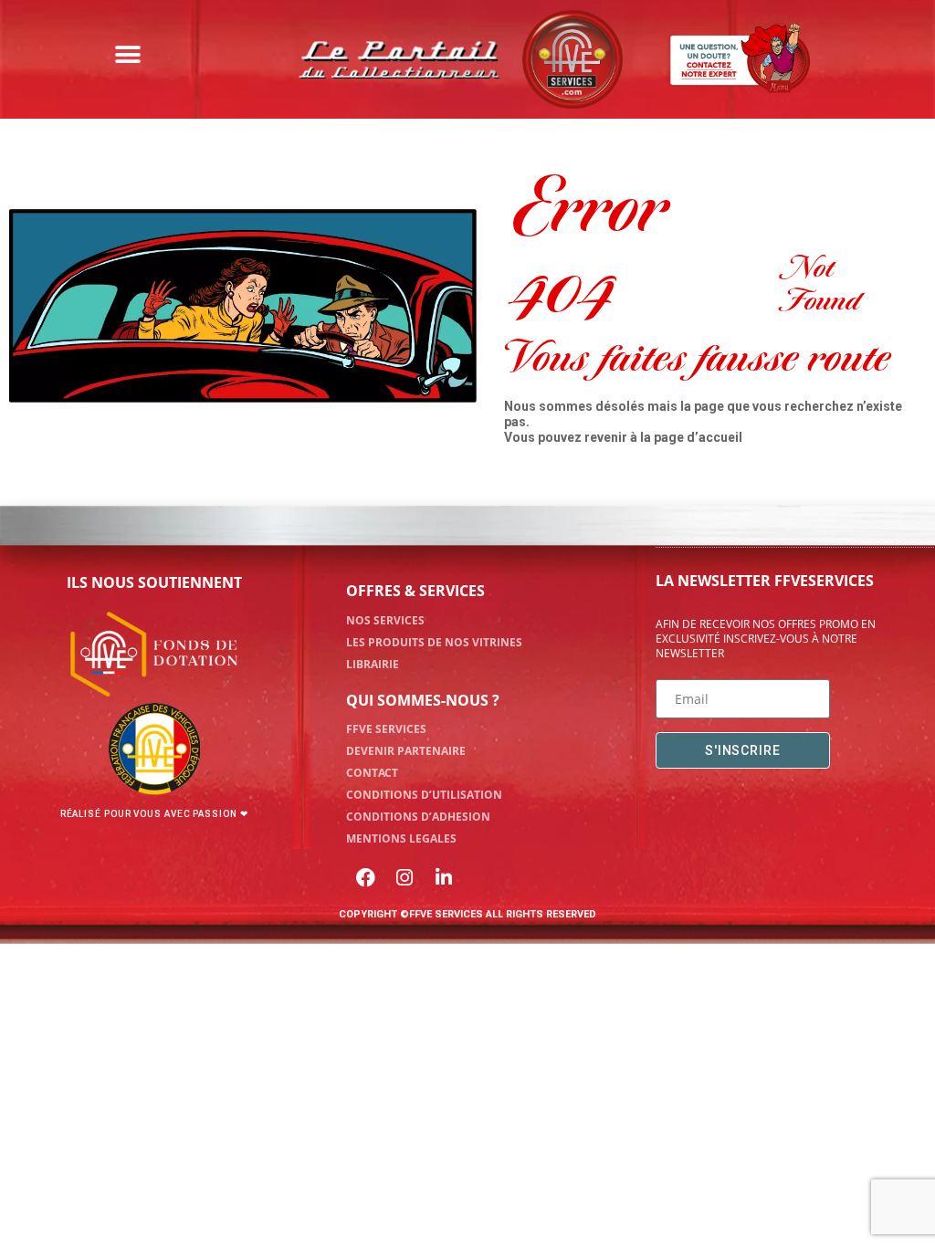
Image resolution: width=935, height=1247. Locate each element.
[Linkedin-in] (443, 877)
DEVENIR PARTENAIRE (406, 751)
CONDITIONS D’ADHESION (418, 816)
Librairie (372, 664)
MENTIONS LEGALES (401, 838)
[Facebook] (366, 877)
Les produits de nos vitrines (434, 642)
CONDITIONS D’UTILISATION (424, 794)
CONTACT (372, 773)
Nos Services (385, 620)
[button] (127, 55)
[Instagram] (404, 877)
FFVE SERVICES (386, 729)
